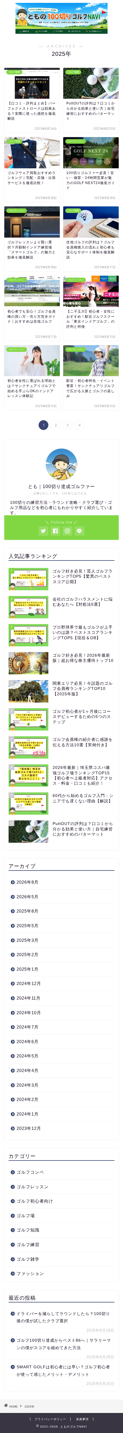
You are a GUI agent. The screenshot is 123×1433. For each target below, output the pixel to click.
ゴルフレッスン (33, 1186)
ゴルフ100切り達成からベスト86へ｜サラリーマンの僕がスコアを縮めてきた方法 (64, 1344)
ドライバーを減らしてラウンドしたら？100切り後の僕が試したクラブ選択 (63, 1317)
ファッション (30, 1273)
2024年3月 (28, 1085)
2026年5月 (28, 896)
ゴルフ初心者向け (35, 1201)
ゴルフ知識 (28, 1229)
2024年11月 (29, 998)
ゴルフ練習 (28, 1244)
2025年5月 (28, 925)
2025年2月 (28, 954)
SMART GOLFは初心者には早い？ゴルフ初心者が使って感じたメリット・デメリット (63, 1371)
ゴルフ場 (26, 1215)
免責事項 (82, 1419)
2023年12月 (29, 1128)
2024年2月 (28, 1099)
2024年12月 (29, 983)
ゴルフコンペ (30, 1172)
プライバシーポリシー (50, 1419)
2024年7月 (28, 1027)
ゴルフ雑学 (28, 1259)
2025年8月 (28, 911)
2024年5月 (28, 1055)
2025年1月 (28, 969)
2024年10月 (29, 1012)
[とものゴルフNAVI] (61, 32)
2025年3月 (28, 940)
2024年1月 (28, 1114)
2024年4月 (28, 1070)
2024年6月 (28, 1041)
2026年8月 (28, 882)
